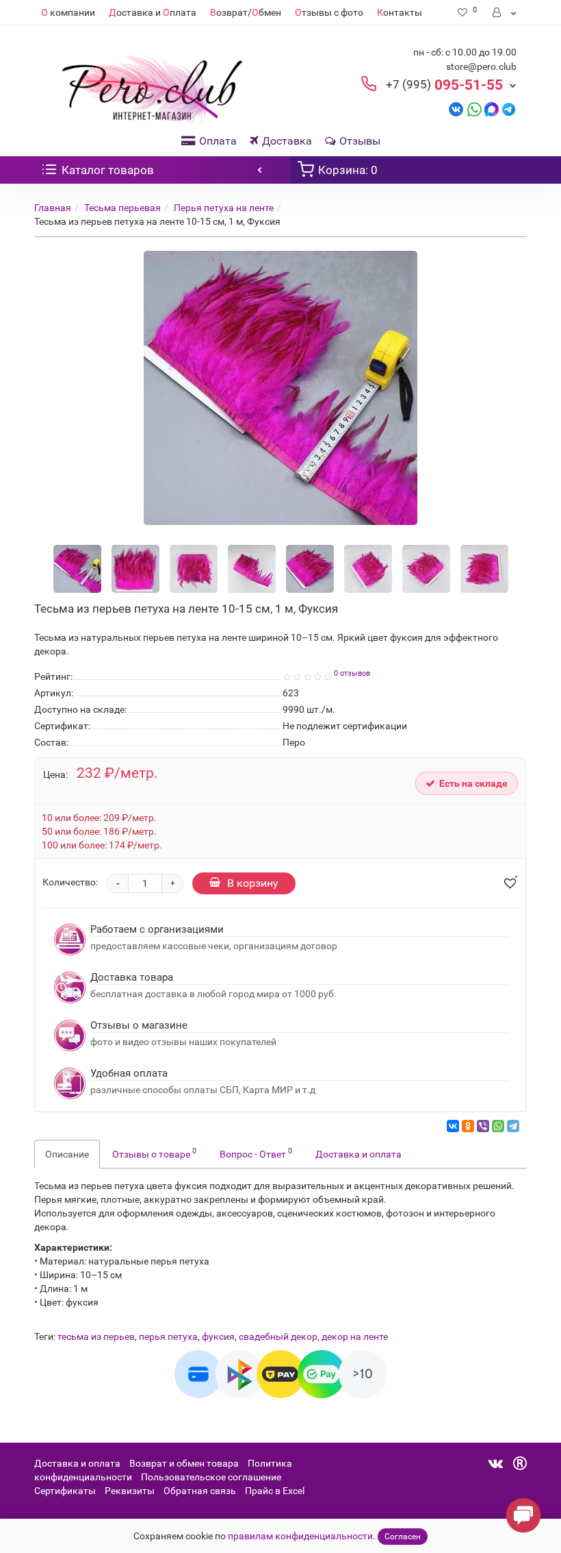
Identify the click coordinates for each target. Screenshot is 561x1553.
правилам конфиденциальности (300, 1535)
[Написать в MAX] (491, 108)
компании (68, 12)
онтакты (399, 12)
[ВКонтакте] (453, 1126)
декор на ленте (355, 1336)
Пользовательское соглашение (211, 1476)
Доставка (287, 140)
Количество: (70, 882)
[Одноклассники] (468, 1126)
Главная (52, 207)
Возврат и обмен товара (184, 1463)
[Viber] (483, 1126)
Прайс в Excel (274, 1490)
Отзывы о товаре (154, 1153)
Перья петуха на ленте (224, 207)
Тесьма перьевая (122, 207)
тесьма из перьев (96, 1336)
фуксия (218, 1336)
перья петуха (168, 1336)
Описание (67, 1154)
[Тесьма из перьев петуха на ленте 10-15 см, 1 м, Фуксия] (280, 388)
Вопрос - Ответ (256, 1153)
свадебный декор (278, 1336)
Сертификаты (65, 1490)
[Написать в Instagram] (509, 108)
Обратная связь (200, 1490)
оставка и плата (152, 12)
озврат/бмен (245, 12)
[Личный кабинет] (505, 12)
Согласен (402, 1536)
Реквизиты (130, 1490)
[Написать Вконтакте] (456, 108)
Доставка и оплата (358, 1154)
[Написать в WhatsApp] (474, 108)
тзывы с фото (329, 12)
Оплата (218, 140)
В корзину (252, 883)
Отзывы (359, 140)
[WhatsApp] (498, 1126)
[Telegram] (513, 1126)
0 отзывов (352, 673)
